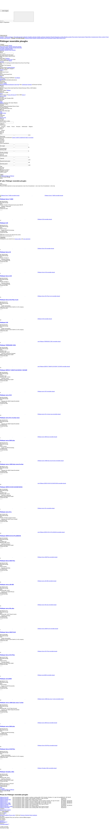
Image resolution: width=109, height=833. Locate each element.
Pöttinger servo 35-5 (6, 395)
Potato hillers (88, 37)
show (2, 174)
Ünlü (64, 38)
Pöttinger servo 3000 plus (7, 440)
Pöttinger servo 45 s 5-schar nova (9, 417)
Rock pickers (75, 37)
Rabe (57, 38)
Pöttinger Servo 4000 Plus (7, 560)
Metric (5, 812)
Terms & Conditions (4, 815)
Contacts (9, 809)
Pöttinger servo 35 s (6, 512)
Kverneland (49, 38)
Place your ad (4, 786)
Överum (61, 38)
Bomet (30, 38)
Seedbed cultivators (32, 37)
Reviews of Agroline (24, 815)
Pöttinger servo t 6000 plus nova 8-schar (11, 464)
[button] (54, 29)
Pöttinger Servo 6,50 (6, 276)
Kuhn (46, 38)
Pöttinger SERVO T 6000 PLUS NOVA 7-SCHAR (13, 370)
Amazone (27, 38)
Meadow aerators (68, 37)
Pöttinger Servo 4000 (4, 807)
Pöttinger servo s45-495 (7, 584)
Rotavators (57, 37)
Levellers (62, 37)
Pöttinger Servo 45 (4, 797)
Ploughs (52, 37)
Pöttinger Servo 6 (4, 800)
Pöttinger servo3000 (6, 678)
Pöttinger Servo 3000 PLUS (8, 632)
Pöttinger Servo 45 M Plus (7, 749)
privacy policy (18, 238)
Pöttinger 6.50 (4, 223)
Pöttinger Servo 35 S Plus (7, 655)
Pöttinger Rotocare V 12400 (6, 806)
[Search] (24, 17)
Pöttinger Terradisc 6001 (5, 799)
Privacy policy (12, 815)
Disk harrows (7, 38)
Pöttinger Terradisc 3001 (7, 771)
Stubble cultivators (41, 37)
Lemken (54, 38)
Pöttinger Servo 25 (4, 805)
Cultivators (25, 37)
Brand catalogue (33, 815)
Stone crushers (102, 37)
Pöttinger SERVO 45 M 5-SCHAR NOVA (11, 487)
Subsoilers (48, 37)
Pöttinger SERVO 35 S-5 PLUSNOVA (10, 535)
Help (5, 809)
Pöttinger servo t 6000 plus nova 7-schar (11, 702)
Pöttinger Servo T (4, 801)
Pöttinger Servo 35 (5, 252)
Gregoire (34, 38)
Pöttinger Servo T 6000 (6, 199)
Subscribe (3, 237)
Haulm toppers (81, 37)
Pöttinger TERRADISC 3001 (8, 345)
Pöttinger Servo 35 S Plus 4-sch (9, 299)
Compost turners (94, 37)
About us (2, 809)
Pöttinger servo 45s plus (7, 608)
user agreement (26, 238)
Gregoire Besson (40, 38)
